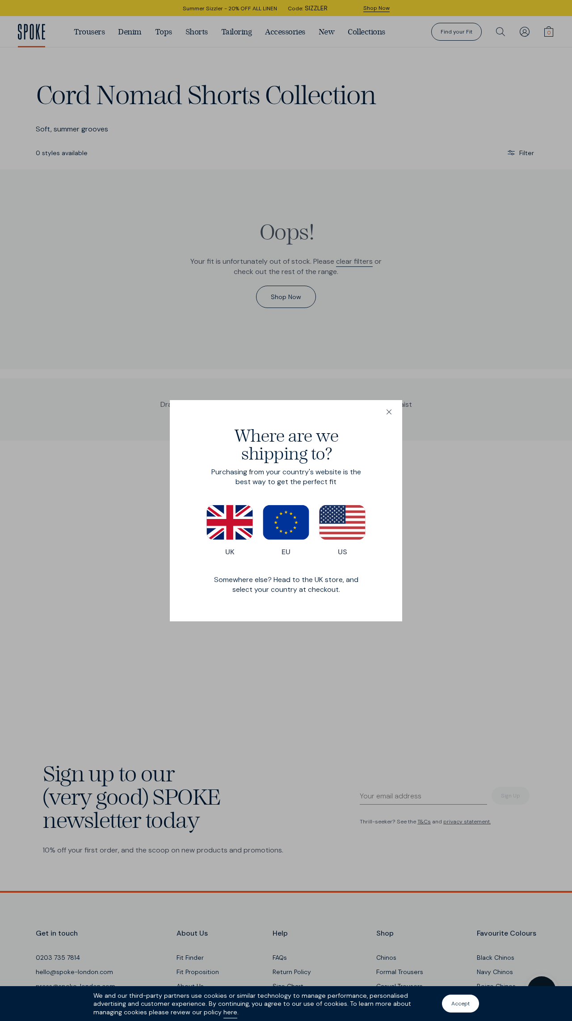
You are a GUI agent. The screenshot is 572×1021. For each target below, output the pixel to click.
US (342, 552)
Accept (460, 1003)
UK (230, 552)
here (230, 1012)
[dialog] (286, 510)
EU (286, 552)
